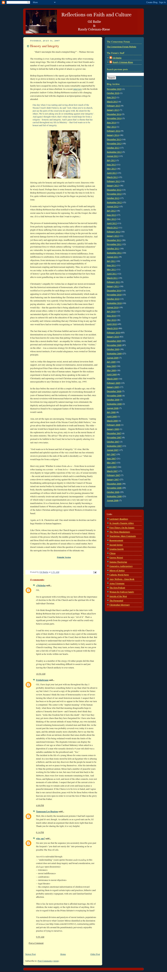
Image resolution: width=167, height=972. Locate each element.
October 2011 (113, 248)
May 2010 (111, 319)
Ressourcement (116, 540)
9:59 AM (40, 936)
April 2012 (112, 223)
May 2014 (111, 126)
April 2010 (112, 324)
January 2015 (113, 109)
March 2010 (112, 328)
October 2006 (113, 492)
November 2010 (114, 294)
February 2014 (113, 130)
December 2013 (114, 139)
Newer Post (30, 954)
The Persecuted (116, 600)
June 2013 (111, 164)
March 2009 (112, 378)
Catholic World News (119, 574)
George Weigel (116, 557)
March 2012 (112, 227)
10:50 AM (40, 673)
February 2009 (113, 382)
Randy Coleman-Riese (123, 62)
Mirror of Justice (117, 570)
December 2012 (114, 189)
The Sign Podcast (117, 587)
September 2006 (114, 496)
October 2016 (113, 93)
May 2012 (111, 219)
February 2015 (113, 105)
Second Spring (116, 544)
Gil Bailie (117, 57)
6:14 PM (40, 832)
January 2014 (113, 135)
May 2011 (111, 269)
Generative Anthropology (121, 566)
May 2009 (111, 370)
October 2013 (113, 147)
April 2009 (112, 374)
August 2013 (112, 156)
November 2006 (114, 487)
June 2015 (111, 97)
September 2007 (114, 445)
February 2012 (113, 231)
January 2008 (113, 429)
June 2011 (111, 265)
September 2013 (114, 151)
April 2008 (112, 416)
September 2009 (114, 353)
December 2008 (114, 391)
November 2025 (114, 89)
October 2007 (113, 441)
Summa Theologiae (118, 561)
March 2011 (112, 277)
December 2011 (114, 240)
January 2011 (113, 286)
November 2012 (114, 193)
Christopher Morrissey (119, 604)
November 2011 (114, 244)
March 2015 (112, 101)
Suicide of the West (118, 596)
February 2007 (113, 475)
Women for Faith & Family (121, 591)
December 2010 (114, 290)
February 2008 (113, 424)
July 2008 (111, 412)
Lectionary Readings (118, 518)
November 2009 (114, 345)
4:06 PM (40, 805)
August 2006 (112, 500)
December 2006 (114, 483)
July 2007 (111, 454)
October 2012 (113, 198)
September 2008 (114, 403)
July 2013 (111, 160)
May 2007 (111, 462)
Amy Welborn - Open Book (121, 579)
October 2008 (113, 399)
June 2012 (111, 214)
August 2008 (112, 408)
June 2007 (111, 458)
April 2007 (112, 466)
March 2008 (112, 420)
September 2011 (114, 252)
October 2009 (113, 349)
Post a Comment (36, 943)
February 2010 (113, 332)
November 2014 (114, 118)
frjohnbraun (42, 680)
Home (63, 954)
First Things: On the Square (121, 527)
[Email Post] (95, 572)
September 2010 (114, 303)
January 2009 (113, 387)
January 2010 (113, 336)
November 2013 (114, 143)
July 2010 (111, 311)
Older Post (95, 954)
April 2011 (112, 273)
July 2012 (111, 210)
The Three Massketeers (119, 531)
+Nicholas (41, 585)
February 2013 (113, 181)
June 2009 (111, 366)
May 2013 (111, 168)
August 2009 (112, 357)
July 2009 (111, 361)
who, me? (40, 838)
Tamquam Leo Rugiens (47, 811)
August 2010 (112, 307)
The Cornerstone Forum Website (121, 46)
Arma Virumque (116, 583)
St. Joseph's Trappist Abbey (121, 523)
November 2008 (114, 395)
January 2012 (113, 235)
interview (77, 89)
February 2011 (113, 282)
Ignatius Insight (116, 549)
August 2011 (112, 256)
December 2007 (114, 433)
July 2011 (111, 261)
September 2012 (114, 202)
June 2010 (111, 315)
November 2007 (114, 437)
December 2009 (114, 340)
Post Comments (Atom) (48, 960)
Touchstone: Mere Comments (122, 536)
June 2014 (111, 122)
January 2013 (113, 185)
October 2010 (113, 298)
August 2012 (112, 206)
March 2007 (112, 471)
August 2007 (112, 450)
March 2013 (112, 177)
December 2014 (114, 114)
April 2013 (112, 172)
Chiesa (112, 553)
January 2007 (113, 479)
